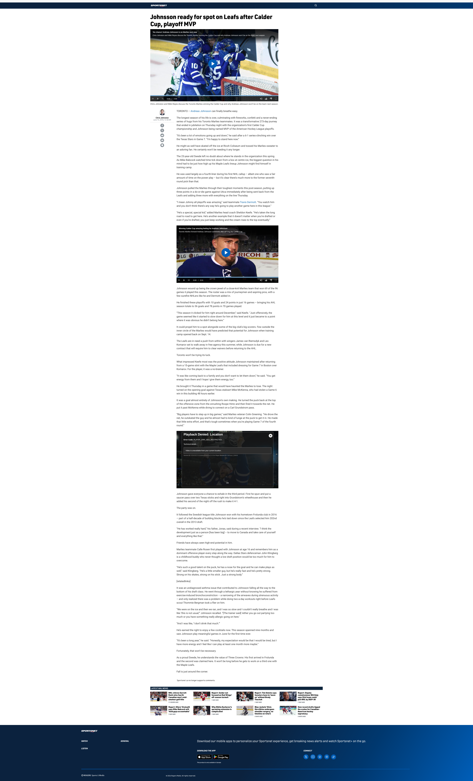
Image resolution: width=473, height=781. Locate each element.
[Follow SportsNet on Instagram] (326, 756)
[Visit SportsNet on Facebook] (319, 756)
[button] (316, 5)
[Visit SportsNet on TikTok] (333, 756)
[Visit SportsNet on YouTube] (312, 756)
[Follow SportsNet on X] (306, 756)
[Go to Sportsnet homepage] (159, 6)
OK (227, 483)
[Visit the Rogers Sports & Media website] (92, 775)
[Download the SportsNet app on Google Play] (221, 756)
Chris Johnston (162, 117)
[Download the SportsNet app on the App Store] (204, 756)
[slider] (214, 95)
